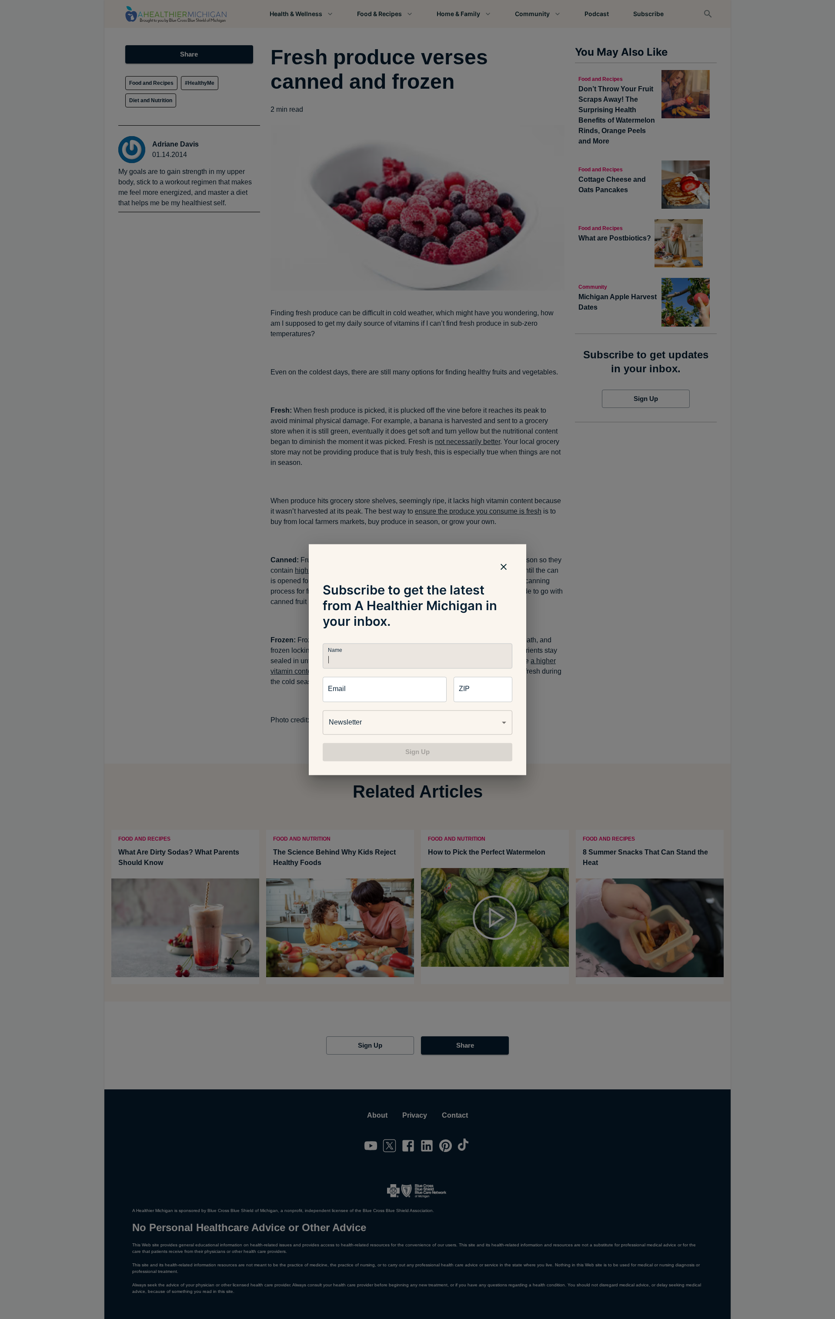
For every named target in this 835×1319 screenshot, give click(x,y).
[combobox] (417, 722)
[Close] (503, 566)
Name (335, 650)
